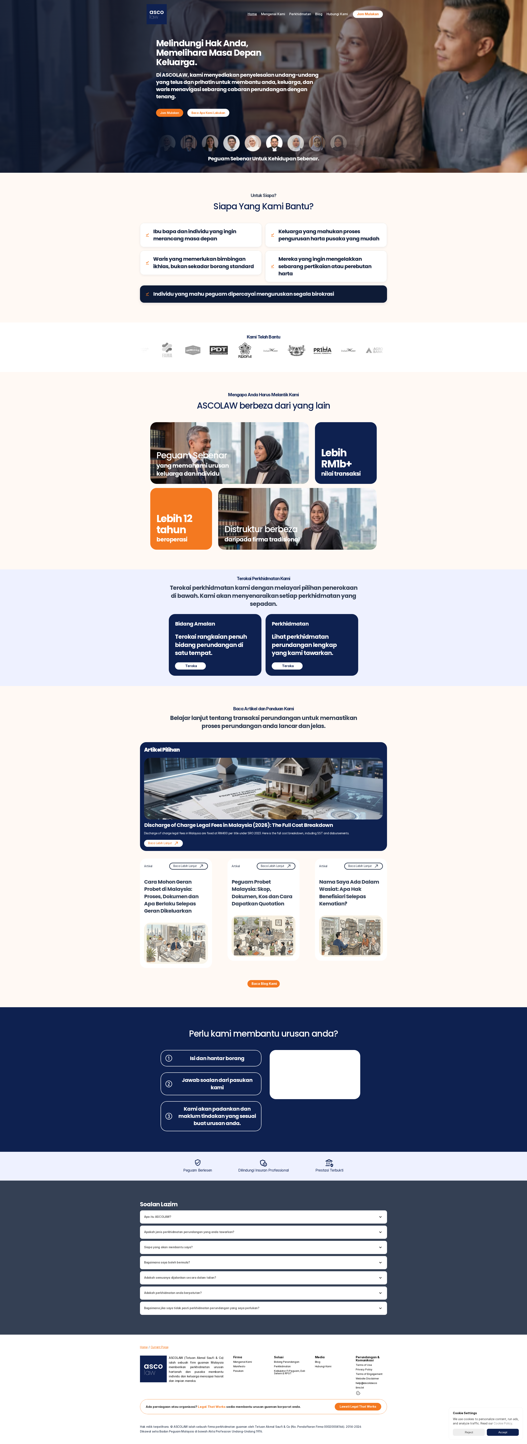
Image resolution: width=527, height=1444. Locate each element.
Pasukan (238, 1370)
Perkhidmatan (282, 1366)
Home (252, 14)
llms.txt (360, 1387)
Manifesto (239, 1366)
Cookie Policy (503, 1423)
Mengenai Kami (242, 1361)
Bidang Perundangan (286, 1361)
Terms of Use (364, 1364)
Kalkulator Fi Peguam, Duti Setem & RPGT (290, 1372)
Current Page (159, 1347)
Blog (318, 14)
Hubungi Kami (337, 14)
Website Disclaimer (367, 1378)
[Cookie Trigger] (358, 1393)
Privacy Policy (364, 1369)
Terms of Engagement (369, 1374)
